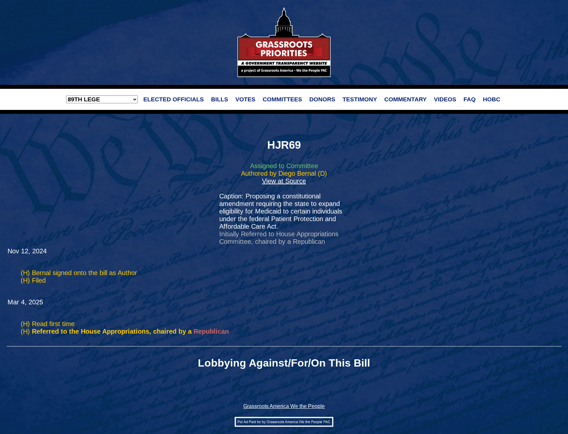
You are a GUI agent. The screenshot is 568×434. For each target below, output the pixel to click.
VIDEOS (445, 99)
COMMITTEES (282, 99)
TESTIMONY (360, 99)
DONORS (322, 99)
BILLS (219, 99)
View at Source (284, 181)
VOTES (245, 99)
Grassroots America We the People (284, 406)
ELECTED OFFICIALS (173, 99)
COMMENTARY (405, 99)
